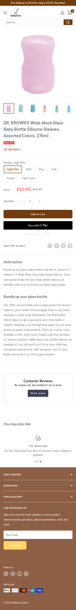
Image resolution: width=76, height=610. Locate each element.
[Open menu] (5, 12)
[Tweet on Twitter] (63, 245)
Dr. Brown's (12, 149)
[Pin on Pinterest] (56, 245)
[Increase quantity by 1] (39, 201)
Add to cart (38, 214)
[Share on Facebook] (49, 245)
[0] (69, 13)
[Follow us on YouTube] (19, 573)
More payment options (38, 233)
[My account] (62, 13)
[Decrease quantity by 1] (20, 201)
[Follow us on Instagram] (12, 573)
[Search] (68, 22)
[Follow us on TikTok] (26, 573)
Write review (37, 393)
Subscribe (15, 545)
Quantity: (9, 201)
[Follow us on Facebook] (6, 573)
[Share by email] (70, 245)
